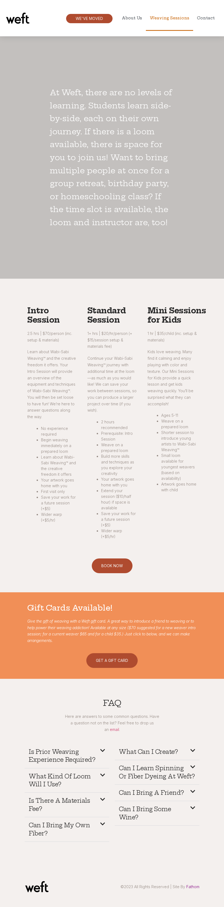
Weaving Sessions (169, 18)
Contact (206, 18)
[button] (67, 756)
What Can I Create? (148, 752)
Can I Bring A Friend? (151, 792)
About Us (132, 18)
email (114, 729)
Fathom (192, 886)
